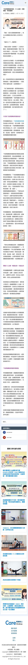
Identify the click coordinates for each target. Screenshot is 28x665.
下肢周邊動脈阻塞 (19, 121)
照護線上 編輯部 (9, 13)
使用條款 (14, 633)
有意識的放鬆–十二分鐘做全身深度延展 (13, 555)
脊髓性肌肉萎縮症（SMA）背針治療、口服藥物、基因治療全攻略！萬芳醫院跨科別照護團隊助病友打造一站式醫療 (14, 607)
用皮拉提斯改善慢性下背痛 (11, 580)
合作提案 (14, 631)
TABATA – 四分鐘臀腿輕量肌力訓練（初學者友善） (14, 529)
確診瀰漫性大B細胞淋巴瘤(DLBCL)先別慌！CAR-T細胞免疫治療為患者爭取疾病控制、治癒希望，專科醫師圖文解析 (14, 473)
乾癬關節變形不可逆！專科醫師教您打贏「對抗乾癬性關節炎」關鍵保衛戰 (14, 502)
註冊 (14, 638)
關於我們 (14, 628)
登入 (14, 640)
